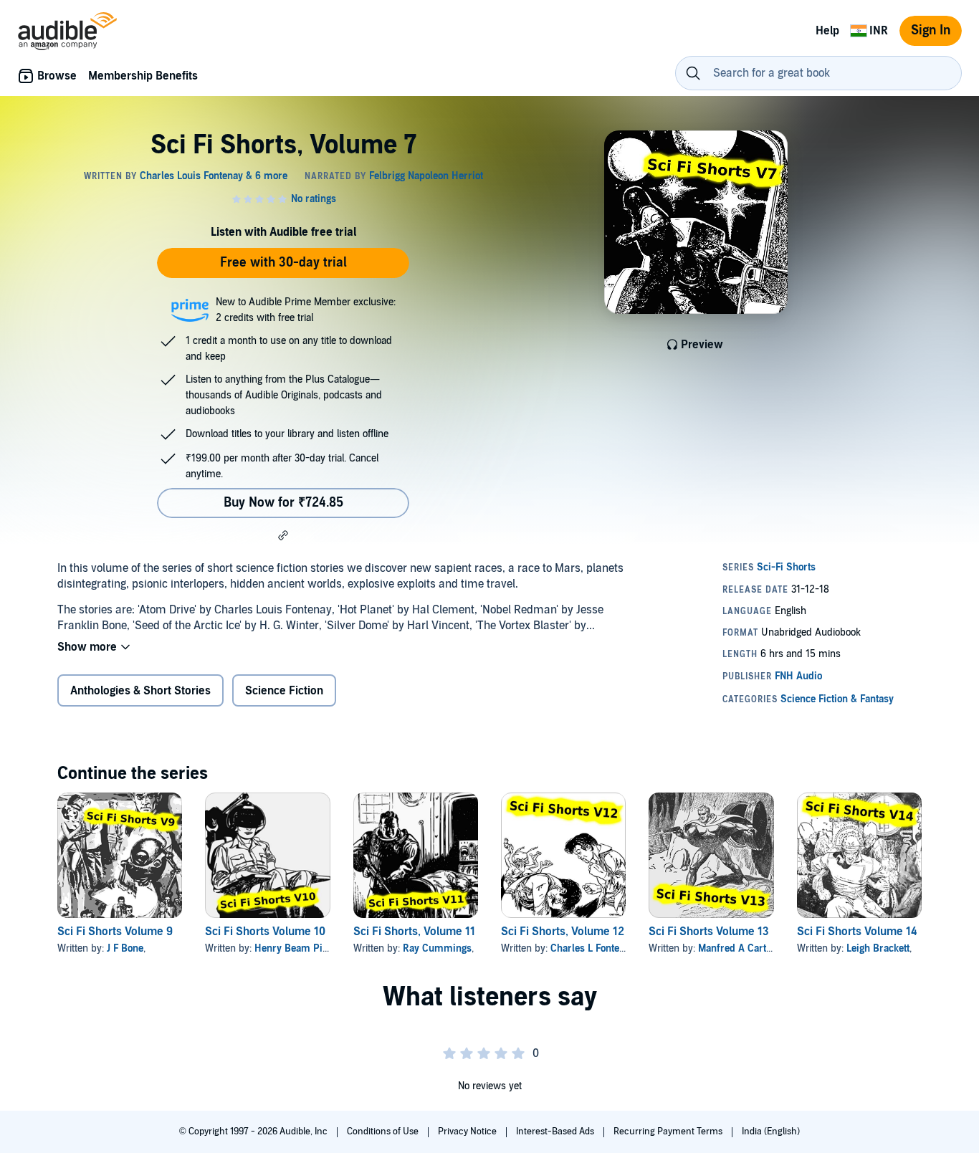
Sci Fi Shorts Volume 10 (265, 931)
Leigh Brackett (877, 948)
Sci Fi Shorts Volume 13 (709, 931)
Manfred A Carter (736, 948)
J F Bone (125, 948)
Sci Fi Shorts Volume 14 (857, 931)
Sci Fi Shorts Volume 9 (115, 931)
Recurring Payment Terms (669, 1131)
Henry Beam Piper (296, 948)
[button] (283, 535)
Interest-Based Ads (556, 1131)
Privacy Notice (468, 1131)
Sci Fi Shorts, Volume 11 (414, 931)
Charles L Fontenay (592, 948)
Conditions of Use (384, 1131)
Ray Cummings (437, 948)
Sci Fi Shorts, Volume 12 (562, 931)
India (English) (771, 1131)
